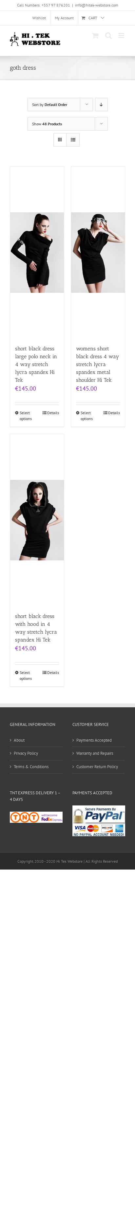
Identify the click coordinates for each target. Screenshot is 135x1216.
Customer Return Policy (97, 766)
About (19, 740)
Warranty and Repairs (94, 753)
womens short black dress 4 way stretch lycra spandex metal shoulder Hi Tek (97, 364)
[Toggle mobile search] (108, 35)
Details (53, 412)
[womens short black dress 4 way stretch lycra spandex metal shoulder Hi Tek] (98, 252)
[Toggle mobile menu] (121, 35)
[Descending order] (101, 104)
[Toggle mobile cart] (95, 35)
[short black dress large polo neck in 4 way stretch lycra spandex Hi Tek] (37, 252)
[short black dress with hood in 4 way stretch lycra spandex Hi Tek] (37, 520)
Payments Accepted (94, 740)
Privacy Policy (26, 753)
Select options (26, 415)
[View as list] (73, 139)
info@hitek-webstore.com (96, 5)
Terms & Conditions (31, 766)
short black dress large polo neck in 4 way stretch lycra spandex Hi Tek (36, 364)
